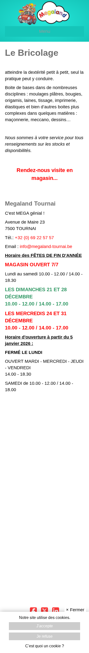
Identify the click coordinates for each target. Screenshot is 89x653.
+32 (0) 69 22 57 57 (34, 237)
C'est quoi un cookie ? (44, 646)
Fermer (75, 609)
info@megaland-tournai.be (46, 246)
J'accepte (44, 626)
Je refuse (45, 636)
